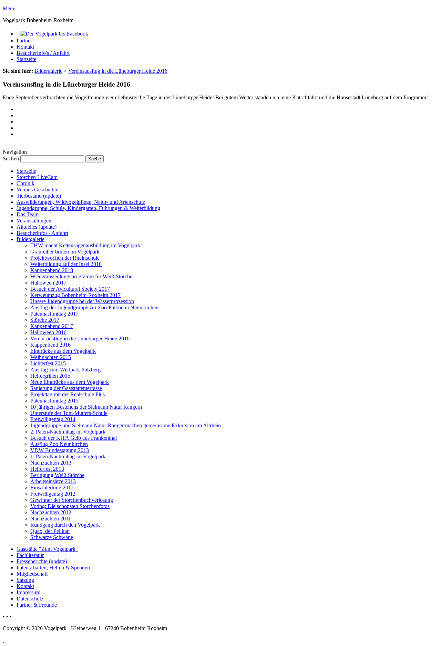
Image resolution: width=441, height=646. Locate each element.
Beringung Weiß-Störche (57, 475)
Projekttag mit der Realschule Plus (67, 394)
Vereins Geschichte (37, 189)
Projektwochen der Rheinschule (65, 258)
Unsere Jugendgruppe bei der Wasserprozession (82, 301)
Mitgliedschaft (32, 574)
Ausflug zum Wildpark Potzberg (65, 369)
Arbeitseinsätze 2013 (53, 481)
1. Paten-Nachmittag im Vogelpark (67, 456)
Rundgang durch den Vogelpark (65, 525)
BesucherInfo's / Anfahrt (43, 53)
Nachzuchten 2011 (50, 518)
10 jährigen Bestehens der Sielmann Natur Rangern (86, 407)
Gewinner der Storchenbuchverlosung (71, 500)
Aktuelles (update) (37, 227)
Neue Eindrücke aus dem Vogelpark (69, 382)
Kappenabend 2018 (51, 270)
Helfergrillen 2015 (50, 376)
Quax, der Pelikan (50, 531)
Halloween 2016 (48, 332)
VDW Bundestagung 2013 (59, 450)
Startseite (26, 59)
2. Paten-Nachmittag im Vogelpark (67, 432)
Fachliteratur (30, 555)
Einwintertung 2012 (52, 487)
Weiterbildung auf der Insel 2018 (66, 264)
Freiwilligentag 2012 (52, 494)
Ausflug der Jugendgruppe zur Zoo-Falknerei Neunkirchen (94, 307)
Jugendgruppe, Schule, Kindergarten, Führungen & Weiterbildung (88, 208)
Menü (9, 8)
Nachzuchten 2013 (50, 463)
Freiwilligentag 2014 (52, 419)
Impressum (28, 592)
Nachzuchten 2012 (50, 512)
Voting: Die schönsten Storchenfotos (70, 506)
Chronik (25, 183)
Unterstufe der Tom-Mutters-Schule (68, 413)
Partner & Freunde (37, 605)
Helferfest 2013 (47, 469)
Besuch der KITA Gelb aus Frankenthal (73, 438)
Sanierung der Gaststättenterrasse (66, 388)
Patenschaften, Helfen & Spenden (53, 567)
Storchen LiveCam (37, 177)
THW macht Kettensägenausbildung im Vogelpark (85, 245)
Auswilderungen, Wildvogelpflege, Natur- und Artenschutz (81, 202)
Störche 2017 (44, 320)
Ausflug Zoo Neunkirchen (59, 444)
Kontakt (25, 47)
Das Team (28, 214)
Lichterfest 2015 (48, 363)
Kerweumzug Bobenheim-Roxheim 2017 (75, 295)
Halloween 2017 (48, 283)
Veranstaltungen (34, 220)
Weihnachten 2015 (50, 357)
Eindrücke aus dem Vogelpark (63, 351)
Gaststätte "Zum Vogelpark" (47, 549)
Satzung (25, 580)
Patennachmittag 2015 (54, 401)
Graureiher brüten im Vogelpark (65, 252)
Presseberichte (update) (42, 561)
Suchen (11, 158)
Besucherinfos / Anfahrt (42, 233)
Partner (24, 40)
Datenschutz (30, 599)
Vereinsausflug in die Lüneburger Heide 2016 (117, 71)
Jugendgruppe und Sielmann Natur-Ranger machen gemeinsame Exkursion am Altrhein (125, 425)
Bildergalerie (48, 71)
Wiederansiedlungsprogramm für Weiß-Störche (81, 276)
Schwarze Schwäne (51, 537)
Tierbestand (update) (39, 196)
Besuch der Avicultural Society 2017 (70, 289)
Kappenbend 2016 (50, 345)
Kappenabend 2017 (51, 326)
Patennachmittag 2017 (54, 314)
